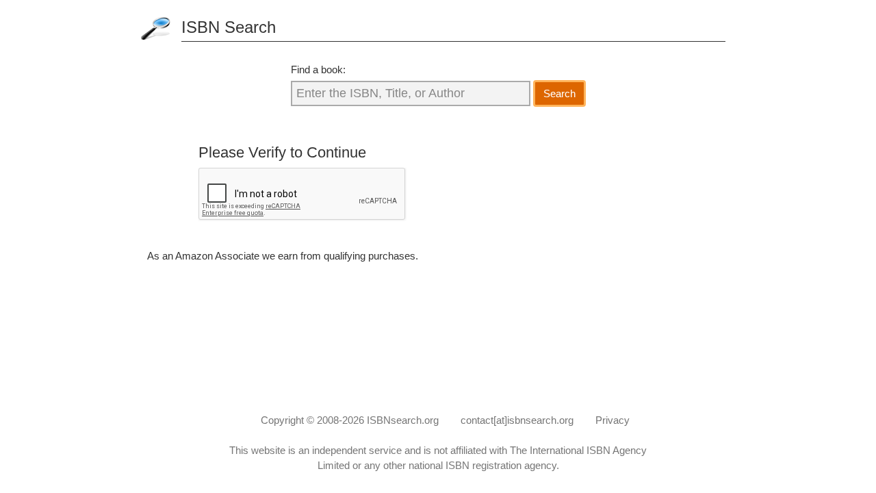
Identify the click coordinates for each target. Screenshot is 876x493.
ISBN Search (228, 27)
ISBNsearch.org (403, 420)
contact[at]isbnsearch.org (517, 420)
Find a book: (318, 69)
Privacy (612, 420)
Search (559, 93)
